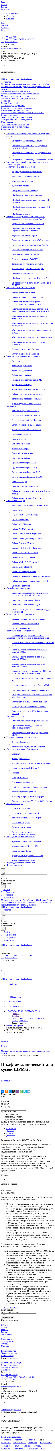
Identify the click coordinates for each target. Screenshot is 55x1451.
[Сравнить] (2, 1086)
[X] (13, 1091)
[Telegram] (28, 1091)
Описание (11, 1129)
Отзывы (10, 18)
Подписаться (7, 1318)
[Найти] (3, 886)
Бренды (4, 1329)
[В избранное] (2, 1083)
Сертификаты (12, 16)
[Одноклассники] (6, 1091)
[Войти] (2, 966)
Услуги (4, 1332)
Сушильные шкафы (10, 1365)
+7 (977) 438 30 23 (9, 42)
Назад (16, 1013)
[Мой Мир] (10, 1091)
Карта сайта (6, 1423)
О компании (12, 14)
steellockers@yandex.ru (11, 49)
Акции (4, 1327)
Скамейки (5, 1370)
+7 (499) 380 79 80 (9, 37)
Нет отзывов (7, 1081)
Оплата (9, 1133)
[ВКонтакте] (2, 1091)
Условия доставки (9, 1353)
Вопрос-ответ (7, 1355)
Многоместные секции (11, 1363)
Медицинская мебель (10, 1367)
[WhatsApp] (21, 1091)
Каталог (4, 1325)
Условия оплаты (8, 1351)
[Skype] (25, 1091)
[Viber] (17, 1091)
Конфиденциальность (11, 1437)
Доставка (10, 1136)
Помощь (5, 1346)
